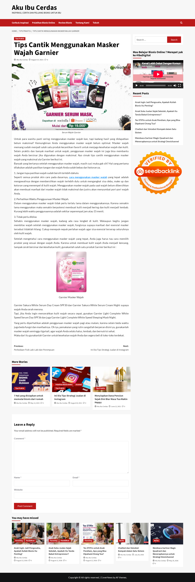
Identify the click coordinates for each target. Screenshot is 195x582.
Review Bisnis (65, 22)
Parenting (19, 540)
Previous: (34, 348)
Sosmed (79, 384)
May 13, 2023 (35, 403)
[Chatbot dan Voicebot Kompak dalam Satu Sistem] (132, 533)
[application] (158, 74)
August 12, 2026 (56, 560)
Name (17, 477)
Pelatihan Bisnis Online (43, 22)
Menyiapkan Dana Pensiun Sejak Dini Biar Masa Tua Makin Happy (111, 399)
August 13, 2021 (37, 60)
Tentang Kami (82, 22)
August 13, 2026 (22, 560)
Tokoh (96, 22)
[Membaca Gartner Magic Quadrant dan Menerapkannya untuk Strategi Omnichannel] (167, 533)
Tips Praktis (19, 38)
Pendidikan (30, 540)
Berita (121, 540)
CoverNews (106, 577)
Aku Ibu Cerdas (34, 8)
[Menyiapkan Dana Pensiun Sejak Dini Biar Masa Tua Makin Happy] (112, 379)
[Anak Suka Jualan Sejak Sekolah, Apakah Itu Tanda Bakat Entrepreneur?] (63, 533)
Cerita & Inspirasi (20, 22)
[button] (181, 22)
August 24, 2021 (76, 403)
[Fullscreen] (179, 85)
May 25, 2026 (173, 561)
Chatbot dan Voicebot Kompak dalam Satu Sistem (155, 131)
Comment (19, 438)
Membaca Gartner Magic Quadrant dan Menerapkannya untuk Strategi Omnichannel (157, 140)
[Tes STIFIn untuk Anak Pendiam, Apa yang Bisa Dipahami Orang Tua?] (97, 533)
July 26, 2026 (139, 555)
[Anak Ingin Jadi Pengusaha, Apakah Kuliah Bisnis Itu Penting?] (28, 533)
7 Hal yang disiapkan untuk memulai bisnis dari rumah (28, 397)
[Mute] (174, 85)
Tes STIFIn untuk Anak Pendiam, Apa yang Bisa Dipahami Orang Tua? (157, 122)
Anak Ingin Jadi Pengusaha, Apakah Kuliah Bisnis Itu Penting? (155, 104)
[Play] (136, 85)
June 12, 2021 (116, 406)
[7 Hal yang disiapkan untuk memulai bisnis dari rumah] (31, 379)
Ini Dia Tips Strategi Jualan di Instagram (70, 397)
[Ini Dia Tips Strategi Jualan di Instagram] (71, 379)
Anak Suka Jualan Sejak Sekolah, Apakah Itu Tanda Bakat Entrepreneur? (156, 113)
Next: (109, 348)
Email (76, 477)
